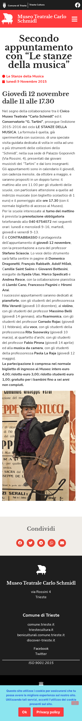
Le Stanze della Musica (25, 76)
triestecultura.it (41, 629)
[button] (20, 543)
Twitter (41, 653)
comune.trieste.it (41, 624)
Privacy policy (48, 712)
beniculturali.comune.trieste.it (41, 635)
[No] (75, 703)
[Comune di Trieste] (4, 5)
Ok (24, 712)
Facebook (41, 648)
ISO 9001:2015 (41, 662)
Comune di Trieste (17, 5)
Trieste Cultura (36, 4)
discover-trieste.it (41, 640)
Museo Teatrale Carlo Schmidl (41, 19)
